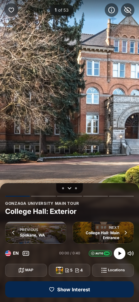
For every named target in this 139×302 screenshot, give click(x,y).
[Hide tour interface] (127, 10)
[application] (69, 151)
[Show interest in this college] (11, 10)
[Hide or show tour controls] (69, 188)
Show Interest (73, 289)
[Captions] (26, 253)
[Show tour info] (111, 10)
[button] (35, 233)
